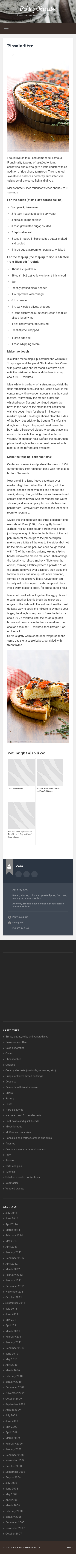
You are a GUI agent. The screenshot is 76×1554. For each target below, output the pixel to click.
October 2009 (13, 1398)
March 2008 (12, 1505)
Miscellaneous (13, 1126)
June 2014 (11, 1218)
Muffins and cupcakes (18, 1132)
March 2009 (12, 1438)
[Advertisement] (41, 849)
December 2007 (15, 1522)
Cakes (9, 1053)
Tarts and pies (13, 1166)
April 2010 (11, 1364)
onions (44, 903)
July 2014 (11, 1213)
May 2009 (11, 1426)
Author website (26, 874)
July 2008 (11, 1483)
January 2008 (13, 1516)
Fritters (9, 1098)
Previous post (20, 916)
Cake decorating (14, 1048)
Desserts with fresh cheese (21, 1087)
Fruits (8, 1104)
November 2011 (15, 1291)
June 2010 (11, 1353)
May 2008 (11, 1494)
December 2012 (15, 1258)
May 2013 (11, 1241)
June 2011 (11, 1314)
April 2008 (11, 1500)
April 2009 (11, 1432)
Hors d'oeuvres (14, 1109)
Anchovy (17, 903)
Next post (17, 922)
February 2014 (14, 1235)
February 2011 (14, 1336)
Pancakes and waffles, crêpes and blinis (28, 1138)
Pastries (10, 1143)
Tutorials (10, 1171)
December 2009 (15, 1387)
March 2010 (12, 1370)
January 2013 (13, 1252)
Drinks (9, 1093)
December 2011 (15, 1286)
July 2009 (11, 1415)
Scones (9, 1160)
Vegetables (12, 1182)
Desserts (10, 1081)
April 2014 (11, 1224)
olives (35, 903)
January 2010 (13, 1381)
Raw (8, 1154)
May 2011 (11, 1319)
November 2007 (15, 1528)
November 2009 (15, 1393)
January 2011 (13, 1342)
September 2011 (15, 1303)
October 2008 (13, 1466)
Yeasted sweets (14, 1188)
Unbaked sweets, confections (22, 1177)
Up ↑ (70, 1547)
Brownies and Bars (16, 1042)
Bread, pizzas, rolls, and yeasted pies (33, 895)
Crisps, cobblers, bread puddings (24, 1076)
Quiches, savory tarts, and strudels (39, 896)
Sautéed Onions (21, 906)
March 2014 (12, 1229)
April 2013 (11, 1246)
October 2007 (13, 1533)
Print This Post (20, 928)
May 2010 (11, 1359)
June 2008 (11, 1488)
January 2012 (13, 1280)
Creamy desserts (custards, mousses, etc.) (30, 1070)
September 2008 (15, 1471)
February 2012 (14, 1274)
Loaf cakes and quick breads (22, 1121)
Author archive (18, 874)
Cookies (10, 1064)
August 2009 (13, 1409)
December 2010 (15, 1348)
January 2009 (13, 1449)
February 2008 (14, 1511)
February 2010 (14, 1376)
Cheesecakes (13, 1059)
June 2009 (11, 1421)
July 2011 (11, 1308)
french (27, 903)
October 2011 (13, 1297)
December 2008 (15, 1455)
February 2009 (14, 1443)
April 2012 (11, 1263)
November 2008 (15, 1460)
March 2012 (12, 1269)
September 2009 (15, 1404)
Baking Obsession (38, 8)
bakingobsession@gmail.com (34, 874)
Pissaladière (20, 46)
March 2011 (12, 1331)
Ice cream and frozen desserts (23, 1115)
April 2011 (11, 1325)
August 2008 (13, 1477)
